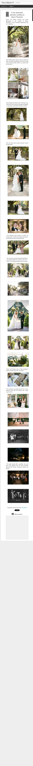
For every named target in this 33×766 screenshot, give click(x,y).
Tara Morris (24, 507)
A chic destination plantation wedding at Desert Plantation (17, 14)
